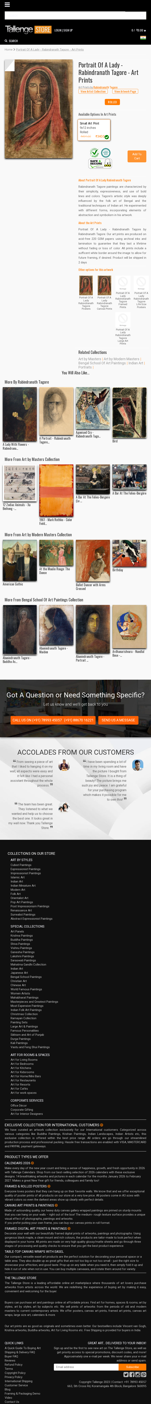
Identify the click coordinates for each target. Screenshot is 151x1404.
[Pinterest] (143, 1375)
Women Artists (20, 993)
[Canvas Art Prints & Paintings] (56, 1205)
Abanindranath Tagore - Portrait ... (90, 658)
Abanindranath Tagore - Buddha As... (17, 660)
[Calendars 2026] (32, 1163)
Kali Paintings (19, 1043)
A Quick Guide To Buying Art (23, 1348)
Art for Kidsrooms (22, 1072)
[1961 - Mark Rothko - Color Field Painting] (56, 490)
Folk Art (16, 894)
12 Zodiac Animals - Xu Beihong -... (16, 506)
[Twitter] (126, 1375)
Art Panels (17, 931)
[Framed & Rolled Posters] (49, 1186)
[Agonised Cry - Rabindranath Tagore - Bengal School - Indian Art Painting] (93, 408)
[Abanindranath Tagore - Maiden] (56, 625)
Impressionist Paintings (26, 873)
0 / (137, 30)
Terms (9, 1369)
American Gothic (13, 584)
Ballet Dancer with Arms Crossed (91, 587)
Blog (7, 1389)
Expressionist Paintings (26, 869)
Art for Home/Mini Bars (26, 1076)
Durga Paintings (21, 1039)
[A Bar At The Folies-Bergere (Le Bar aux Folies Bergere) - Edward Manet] (93, 479)
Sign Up (68, 30)
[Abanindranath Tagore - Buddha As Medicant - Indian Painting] (20, 629)
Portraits (85, 367)
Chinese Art (18, 985)
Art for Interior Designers (27, 1114)
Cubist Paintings (21, 865)
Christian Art (19, 981)
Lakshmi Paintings (22, 956)
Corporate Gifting (22, 1109)
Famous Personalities (25, 1030)
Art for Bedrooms (22, 1064)
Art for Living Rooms (24, 1060)
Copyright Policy (15, 1373)
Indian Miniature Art (23, 885)
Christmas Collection (24, 1014)
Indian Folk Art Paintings (26, 1010)
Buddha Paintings (22, 940)
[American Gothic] (20, 560)
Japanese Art (19, 973)
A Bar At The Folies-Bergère (129, 493)
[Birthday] (129, 553)
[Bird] (129, 412)
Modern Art (18, 890)
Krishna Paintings (22, 935)
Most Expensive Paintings (27, 1006)
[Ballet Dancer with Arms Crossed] (93, 561)
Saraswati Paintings (23, 960)
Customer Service (16, 1385)
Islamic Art (18, 877)
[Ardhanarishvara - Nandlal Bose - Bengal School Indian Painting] (129, 626)
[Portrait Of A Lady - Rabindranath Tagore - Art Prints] (39, 108)
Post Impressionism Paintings (30, 906)
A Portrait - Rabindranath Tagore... (55, 440)
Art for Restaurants (23, 1080)
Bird (115, 441)
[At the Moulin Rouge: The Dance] (56, 553)
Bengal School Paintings (26, 977)
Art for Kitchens (21, 1068)
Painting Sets (19, 1022)
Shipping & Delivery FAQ (20, 1352)
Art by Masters (89, 359)
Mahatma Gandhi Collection (28, 964)
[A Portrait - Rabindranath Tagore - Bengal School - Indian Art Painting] (56, 411)
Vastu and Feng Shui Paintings (30, 1047)
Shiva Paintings (20, 944)
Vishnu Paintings (21, 948)
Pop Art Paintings (22, 902)
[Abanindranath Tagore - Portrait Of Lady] (93, 629)
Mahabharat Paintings (25, 997)
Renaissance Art (21, 910)
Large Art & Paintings (24, 1026)
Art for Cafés (19, 1088)
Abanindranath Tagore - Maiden (53, 650)
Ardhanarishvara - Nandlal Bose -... (128, 653)
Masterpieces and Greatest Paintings (34, 1001)
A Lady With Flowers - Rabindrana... (16, 446)
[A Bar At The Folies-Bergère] (129, 477)
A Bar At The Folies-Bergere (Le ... (93, 499)
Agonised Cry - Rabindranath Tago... (88, 434)
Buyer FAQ (11, 1356)
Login (57, 30)
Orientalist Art (19, 898)
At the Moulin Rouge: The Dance (54, 571)
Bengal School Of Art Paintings (102, 363)
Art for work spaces (24, 1093)
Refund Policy (13, 1364)
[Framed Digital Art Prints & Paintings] (69, 1228)
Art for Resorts (20, 1084)
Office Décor (19, 1105)
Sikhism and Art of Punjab (27, 1035)
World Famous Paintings (26, 989)
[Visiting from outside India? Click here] (101, 1125)
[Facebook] (131, 1375)
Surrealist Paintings (23, 914)
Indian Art (135, 363)
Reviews (10, 1360)
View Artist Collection (93, 91)
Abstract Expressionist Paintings (31, 918)
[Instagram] (137, 1375)
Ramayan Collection (23, 1018)
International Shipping (18, 1381)
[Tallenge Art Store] (29, 29)
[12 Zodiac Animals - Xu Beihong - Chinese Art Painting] (20, 482)
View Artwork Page (125, 91)
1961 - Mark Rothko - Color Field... (55, 521)
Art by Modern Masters (121, 359)
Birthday (117, 570)
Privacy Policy (13, 1377)
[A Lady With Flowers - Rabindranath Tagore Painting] (20, 414)
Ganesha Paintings (23, 952)
